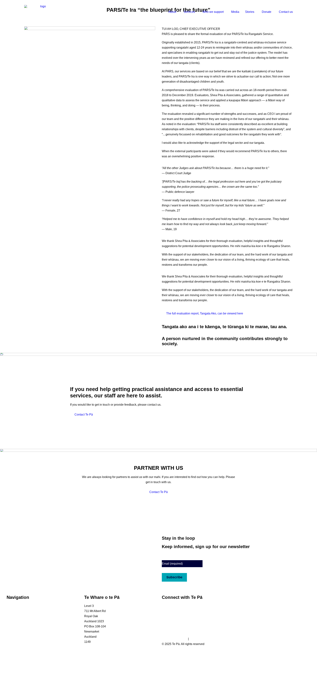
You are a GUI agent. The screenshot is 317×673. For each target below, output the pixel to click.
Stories (249, 11)
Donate (266, 11)
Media (235, 11)
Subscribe (174, 577)
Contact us (286, 11)
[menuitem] (174, 12)
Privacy (194, 638)
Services (189, 11)
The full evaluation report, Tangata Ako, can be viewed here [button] (204, 313)
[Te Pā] (41, 12)
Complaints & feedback (22, 641)
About (172, 11)
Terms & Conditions (174, 638)
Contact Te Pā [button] (83, 414)
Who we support (213, 11)
